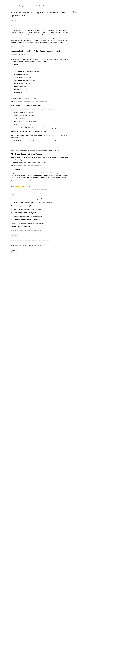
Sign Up (5, 438)
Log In (2, 438)
